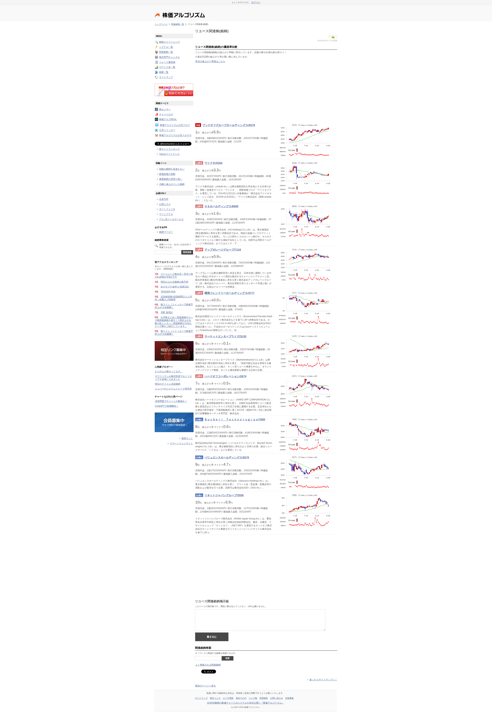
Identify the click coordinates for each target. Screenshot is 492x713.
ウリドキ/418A (213, 162)
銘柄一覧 (163, 72)
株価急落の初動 (167, 174)
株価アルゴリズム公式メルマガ (175, 135)
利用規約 (263, 698)
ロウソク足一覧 (167, 67)
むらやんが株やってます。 (169, 371)
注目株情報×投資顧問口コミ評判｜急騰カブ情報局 (173, 298)
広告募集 (289, 698)
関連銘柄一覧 (177, 24)
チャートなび (166, 114)
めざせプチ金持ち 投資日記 (175, 286)
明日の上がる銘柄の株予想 (174, 282)
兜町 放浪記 (167, 312)
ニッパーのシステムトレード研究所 (173, 388)
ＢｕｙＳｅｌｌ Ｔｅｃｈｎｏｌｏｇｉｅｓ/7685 (234, 419)
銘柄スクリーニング (169, 42)
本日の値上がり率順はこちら (210, 61)
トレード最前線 (167, 62)
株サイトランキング (169, 149)
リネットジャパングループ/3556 (224, 495)
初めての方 (241, 698)
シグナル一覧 (166, 47)
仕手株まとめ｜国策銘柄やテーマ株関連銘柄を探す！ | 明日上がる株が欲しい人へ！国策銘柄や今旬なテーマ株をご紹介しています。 (174, 322)
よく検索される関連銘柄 (208, 664)
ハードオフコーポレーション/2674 (225, 376)
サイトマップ (166, 77)
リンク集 (253, 698)
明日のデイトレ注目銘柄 (167, 384)
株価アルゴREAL (168, 119)
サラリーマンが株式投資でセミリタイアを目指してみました (173, 378)
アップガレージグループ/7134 (222, 249)
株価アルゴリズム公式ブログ (175, 125)
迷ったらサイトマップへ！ (323, 679)
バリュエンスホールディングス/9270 (226, 457)
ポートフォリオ (167, 209)
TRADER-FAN (168, 291)
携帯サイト (187, 438)
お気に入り (165, 204)
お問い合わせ (276, 698)
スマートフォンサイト (181, 443)
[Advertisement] (266, 93)
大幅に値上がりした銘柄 (171, 184)
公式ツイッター (167, 130)
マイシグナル (166, 214)
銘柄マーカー (166, 232)
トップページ (161, 24)
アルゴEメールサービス (171, 219)
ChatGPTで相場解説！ (166, 406)
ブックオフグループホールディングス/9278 (228, 125)
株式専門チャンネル (169, 57)
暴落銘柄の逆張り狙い (170, 179)
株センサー (165, 109)
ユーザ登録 (228, 698)
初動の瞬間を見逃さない (171, 169)
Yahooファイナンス (169, 154)
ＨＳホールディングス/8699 (221, 206)
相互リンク (215, 698)
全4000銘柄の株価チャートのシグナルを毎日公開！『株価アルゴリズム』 (245, 702)
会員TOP (163, 199)
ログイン (255, 2)
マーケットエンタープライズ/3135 (225, 336)
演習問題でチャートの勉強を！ (171, 401)
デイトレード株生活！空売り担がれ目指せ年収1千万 (174, 275)
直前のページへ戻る (205, 685)
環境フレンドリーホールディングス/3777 (229, 293)
